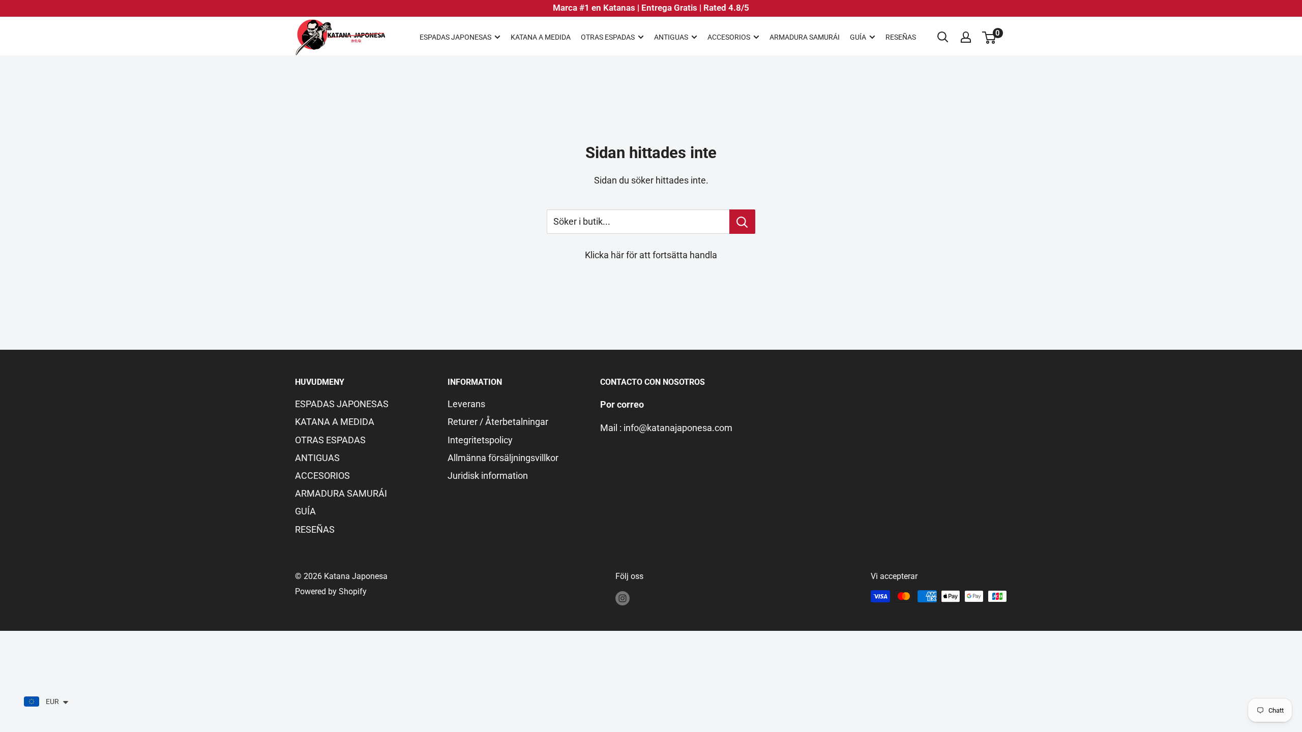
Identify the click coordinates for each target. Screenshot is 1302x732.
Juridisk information (488, 475)
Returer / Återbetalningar (498, 421)
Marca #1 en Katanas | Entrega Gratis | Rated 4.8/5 (651, 8)
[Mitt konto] (966, 37)
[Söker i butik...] (742, 221)
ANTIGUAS (671, 37)
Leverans (466, 404)
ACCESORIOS (728, 37)
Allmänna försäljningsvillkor (503, 457)
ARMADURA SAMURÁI (805, 37)
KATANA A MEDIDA (541, 37)
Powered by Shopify (331, 591)
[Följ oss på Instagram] (622, 597)
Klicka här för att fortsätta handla (651, 255)
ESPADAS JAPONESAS (455, 37)
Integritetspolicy (480, 440)
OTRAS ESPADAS (608, 37)
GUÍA (858, 37)
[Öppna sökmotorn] (943, 37)
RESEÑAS (900, 37)
